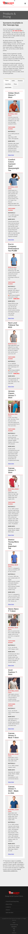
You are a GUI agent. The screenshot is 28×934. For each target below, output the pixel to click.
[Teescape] (8, 3)
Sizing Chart (11, 155)
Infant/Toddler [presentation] (8, 87)
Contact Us (8, 907)
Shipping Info (14, 926)
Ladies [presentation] (13, 80)
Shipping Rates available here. (10, 871)
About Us (8, 909)
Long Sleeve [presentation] (8, 84)
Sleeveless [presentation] (20, 80)
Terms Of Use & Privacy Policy (12, 901)
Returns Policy (9, 904)
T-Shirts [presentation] (7, 80)
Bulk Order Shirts (9, 912)
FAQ (14, 930)
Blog (14, 928)
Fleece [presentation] (15, 84)
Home (14, 922)
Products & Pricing (14, 924)
